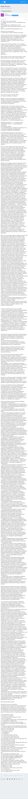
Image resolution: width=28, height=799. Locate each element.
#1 (26, 19)
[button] (2, 2)
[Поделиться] (25, 19)
